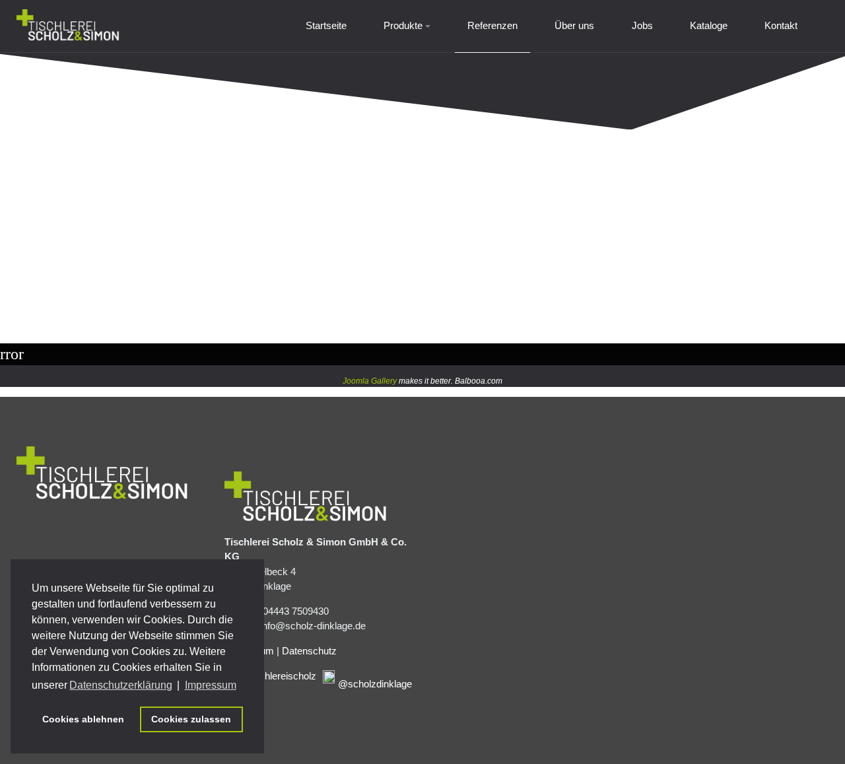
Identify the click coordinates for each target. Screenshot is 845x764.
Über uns (574, 25)
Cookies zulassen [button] (191, 719)
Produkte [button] (403, 25)
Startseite (326, 25)
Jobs (642, 25)
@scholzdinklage (375, 683)
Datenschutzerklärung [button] (120, 685)
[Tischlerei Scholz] (68, 26)
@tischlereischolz (278, 675)
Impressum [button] (210, 685)
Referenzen (492, 25)
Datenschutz (309, 650)
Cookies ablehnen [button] (83, 719)
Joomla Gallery (370, 381)
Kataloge (708, 25)
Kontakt (780, 25)
